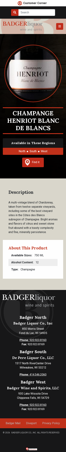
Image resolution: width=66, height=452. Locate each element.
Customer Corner (35, 3)
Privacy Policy (51, 423)
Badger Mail (13, 423)
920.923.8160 (33, 340)
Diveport (31, 423)
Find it (35, 162)
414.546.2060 (33, 374)
